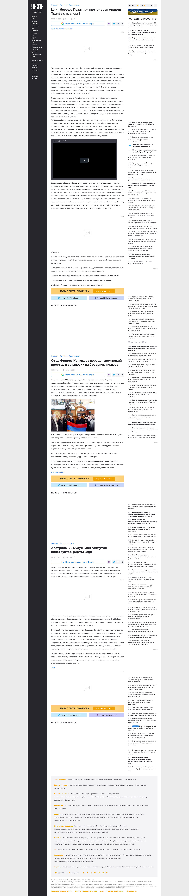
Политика (35, 23)
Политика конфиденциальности (86, 891)
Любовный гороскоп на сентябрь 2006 (67, 820)
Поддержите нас (142, 12)
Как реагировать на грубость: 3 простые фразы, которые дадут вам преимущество (141, 409)
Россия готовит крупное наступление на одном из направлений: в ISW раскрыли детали (142, 32)
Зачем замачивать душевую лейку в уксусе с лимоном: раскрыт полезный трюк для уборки (142, 572)
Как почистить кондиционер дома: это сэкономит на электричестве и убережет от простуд (142, 417)
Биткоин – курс (70, 800)
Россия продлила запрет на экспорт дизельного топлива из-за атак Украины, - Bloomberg (142, 402)
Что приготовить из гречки (103, 838)
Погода (34, 56)
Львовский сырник (99, 867)
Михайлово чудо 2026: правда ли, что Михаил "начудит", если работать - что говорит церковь (142, 193)
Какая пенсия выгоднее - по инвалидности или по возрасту (127, 797)
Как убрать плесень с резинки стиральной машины (91, 841)
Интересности (36, 54)
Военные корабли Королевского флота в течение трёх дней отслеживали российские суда (141, 321)
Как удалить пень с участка (63, 841)
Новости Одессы (140, 785)
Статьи (34, 63)
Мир (33, 28)
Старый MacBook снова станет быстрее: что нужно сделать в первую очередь (141, 215)
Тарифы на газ (100, 797)
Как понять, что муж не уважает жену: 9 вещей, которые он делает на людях (141, 313)
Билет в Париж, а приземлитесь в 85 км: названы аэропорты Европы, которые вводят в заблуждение (142, 233)
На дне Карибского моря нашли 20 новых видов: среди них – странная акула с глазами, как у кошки (142, 25)
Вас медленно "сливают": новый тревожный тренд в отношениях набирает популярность (142, 594)
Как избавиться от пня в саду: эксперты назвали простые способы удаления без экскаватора (140, 587)
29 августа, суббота (137, 342)
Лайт (33, 42)
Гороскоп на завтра (60, 817)
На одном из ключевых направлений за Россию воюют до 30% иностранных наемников (142, 348)
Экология (35, 30)
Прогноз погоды (60, 806)
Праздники (115, 849)
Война (34, 19)
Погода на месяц (86, 805)
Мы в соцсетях (131, 891)
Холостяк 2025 (82, 849)
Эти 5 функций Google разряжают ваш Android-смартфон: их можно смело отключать (141, 372)
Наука (34, 38)
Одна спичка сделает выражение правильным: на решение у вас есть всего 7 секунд (143, 53)
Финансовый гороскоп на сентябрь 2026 (124, 817)
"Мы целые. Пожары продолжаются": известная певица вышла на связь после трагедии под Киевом (142, 564)
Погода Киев (130, 805)
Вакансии (35, 76)
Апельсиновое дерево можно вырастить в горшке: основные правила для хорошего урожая (143, 328)
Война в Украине (60, 780)
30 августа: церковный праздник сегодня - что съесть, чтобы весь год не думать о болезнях (141, 207)
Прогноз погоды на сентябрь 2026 (105, 805)
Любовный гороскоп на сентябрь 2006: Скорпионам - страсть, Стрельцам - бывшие (142, 542)
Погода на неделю (60, 808)
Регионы (35, 33)
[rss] (107, 872)
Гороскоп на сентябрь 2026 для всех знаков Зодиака (81, 814)
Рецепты (61, 849)
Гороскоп (57, 814)
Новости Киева (101, 785)
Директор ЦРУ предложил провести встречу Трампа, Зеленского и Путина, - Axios (143, 185)
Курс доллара (75, 794)
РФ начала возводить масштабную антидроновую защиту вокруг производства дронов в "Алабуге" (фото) (142, 306)
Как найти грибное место (62, 844)
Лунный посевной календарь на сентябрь (137, 855)
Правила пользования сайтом (61, 891)
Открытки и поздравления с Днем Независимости (71, 832)
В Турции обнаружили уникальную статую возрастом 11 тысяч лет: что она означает (142, 752)
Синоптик (122, 805)
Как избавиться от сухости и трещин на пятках (119, 844)
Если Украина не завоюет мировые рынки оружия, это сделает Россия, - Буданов (142, 387)
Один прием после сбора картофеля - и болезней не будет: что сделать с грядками (142, 165)
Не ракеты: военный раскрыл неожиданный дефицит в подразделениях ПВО (142, 769)
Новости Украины (61, 785)
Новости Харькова (75, 785)
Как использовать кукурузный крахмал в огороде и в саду (74, 861)
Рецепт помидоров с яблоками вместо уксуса (123, 867)
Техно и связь (36, 40)
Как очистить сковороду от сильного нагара (87, 844)
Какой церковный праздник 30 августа (125, 829)
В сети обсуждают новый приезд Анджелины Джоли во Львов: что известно (142, 728)
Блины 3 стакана (85, 867)
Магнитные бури (73, 805)
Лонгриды (35, 70)
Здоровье (35, 49)
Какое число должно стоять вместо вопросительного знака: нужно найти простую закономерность (142, 735)
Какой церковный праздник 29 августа (67, 829)
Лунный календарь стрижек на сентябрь (130, 814)
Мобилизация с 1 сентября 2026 (125, 779)
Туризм (34, 52)
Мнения (34, 67)
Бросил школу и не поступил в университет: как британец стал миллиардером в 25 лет (140, 139)
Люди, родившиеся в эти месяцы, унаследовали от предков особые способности (141, 529)
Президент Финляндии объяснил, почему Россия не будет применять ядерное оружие (141, 298)
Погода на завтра (142, 805)
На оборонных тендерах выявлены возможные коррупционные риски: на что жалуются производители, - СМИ (142, 624)
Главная (34, 16)
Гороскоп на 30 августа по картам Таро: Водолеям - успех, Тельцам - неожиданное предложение (142, 131)
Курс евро (85, 794)
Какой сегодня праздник (63, 826)
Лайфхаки (57, 838)
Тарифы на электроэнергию (109, 794)
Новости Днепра (59, 788)
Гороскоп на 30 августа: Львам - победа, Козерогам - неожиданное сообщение (141, 157)
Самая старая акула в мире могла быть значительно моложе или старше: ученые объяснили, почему (142, 549)
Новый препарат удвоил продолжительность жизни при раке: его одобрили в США (141, 557)
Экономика (35, 26)
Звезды (67, 849)
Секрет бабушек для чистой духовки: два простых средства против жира (141, 579)
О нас (102, 891)
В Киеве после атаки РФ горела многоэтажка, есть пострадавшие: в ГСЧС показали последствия (142, 172)
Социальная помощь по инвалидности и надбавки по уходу (74, 797)
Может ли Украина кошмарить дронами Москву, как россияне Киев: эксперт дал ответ (140, 679)
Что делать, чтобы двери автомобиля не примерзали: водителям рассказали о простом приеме (141, 642)
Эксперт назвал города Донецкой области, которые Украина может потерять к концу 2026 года (142, 609)
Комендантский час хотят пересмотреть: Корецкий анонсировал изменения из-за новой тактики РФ (141, 514)
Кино (73, 849)
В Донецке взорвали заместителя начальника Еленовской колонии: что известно (141, 40)
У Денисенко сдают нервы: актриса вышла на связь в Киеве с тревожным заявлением (142, 743)
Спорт (34, 35)
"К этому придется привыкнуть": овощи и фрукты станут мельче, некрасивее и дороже (141, 616)
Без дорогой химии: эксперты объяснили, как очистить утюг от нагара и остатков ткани (142, 720)
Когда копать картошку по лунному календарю (105, 858)
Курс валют (94, 794)
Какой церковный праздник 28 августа (113, 826)
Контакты (35, 78)
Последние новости (141, 19)
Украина (34, 21)
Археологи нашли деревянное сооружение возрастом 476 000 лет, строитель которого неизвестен (140, 248)
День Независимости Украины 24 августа (96, 829)
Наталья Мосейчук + (75, 779)
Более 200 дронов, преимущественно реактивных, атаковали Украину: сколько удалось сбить (142, 521)
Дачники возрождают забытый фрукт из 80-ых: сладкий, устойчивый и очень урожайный (141, 694)
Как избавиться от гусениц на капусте (108, 855)
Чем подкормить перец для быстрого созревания (70, 858)
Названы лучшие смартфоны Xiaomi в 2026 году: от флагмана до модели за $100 (142, 601)
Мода (108, 849)
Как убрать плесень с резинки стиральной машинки (128, 841)
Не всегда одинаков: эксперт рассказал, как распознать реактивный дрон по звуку (141, 256)
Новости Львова (88, 785)
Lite (55, 850)
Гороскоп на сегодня (107, 814)
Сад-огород (58, 855)
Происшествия (37, 47)
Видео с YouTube (37, 60)
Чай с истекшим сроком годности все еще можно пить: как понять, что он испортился (141, 336)
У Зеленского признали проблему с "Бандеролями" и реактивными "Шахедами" (142, 394)
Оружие (34, 45)
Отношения (137, 849)
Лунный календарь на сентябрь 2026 (96, 817)
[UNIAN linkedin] (91, 872)
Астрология (101, 849)
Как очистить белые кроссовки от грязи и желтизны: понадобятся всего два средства (142, 506)
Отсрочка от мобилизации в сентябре (120, 785)
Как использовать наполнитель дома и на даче (129, 838)
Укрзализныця (58, 800)
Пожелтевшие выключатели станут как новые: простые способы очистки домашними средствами (142, 687)
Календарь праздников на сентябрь (86, 826)
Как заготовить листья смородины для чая (77, 838)
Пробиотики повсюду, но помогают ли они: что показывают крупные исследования (142, 379)
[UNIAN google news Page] (95, 872)
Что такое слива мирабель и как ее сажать (79, 855)
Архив (34, 74)
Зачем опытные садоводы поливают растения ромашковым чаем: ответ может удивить (142, 241)
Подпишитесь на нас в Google (79, 23)
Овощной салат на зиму (70, 867)
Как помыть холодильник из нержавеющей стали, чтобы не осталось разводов (141, 200)
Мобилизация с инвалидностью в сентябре (98, 779)
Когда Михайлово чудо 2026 (98, 832)
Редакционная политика (115, 891)
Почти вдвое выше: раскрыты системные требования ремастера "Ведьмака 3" (140, 702)
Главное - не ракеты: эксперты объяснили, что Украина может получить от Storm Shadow (142, 430)
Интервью (35, 65)
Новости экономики (61, 794)
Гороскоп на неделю (75, 817)
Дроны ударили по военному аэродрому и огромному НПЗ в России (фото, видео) (141, 124)
